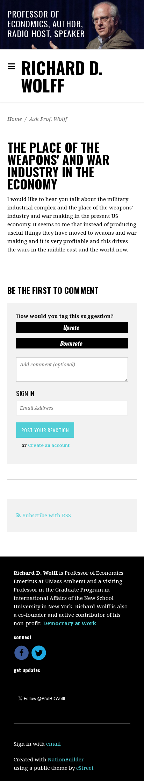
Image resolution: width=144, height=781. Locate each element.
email (53, 744)
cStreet (85, 768)
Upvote (71, 327)
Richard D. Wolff (62, 76)
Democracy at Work (69, 623)
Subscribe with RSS (47, 515)
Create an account (49, 445)
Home (14, 119)
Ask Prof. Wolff (48, 119)
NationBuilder (66, 759)
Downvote (71, 343)
